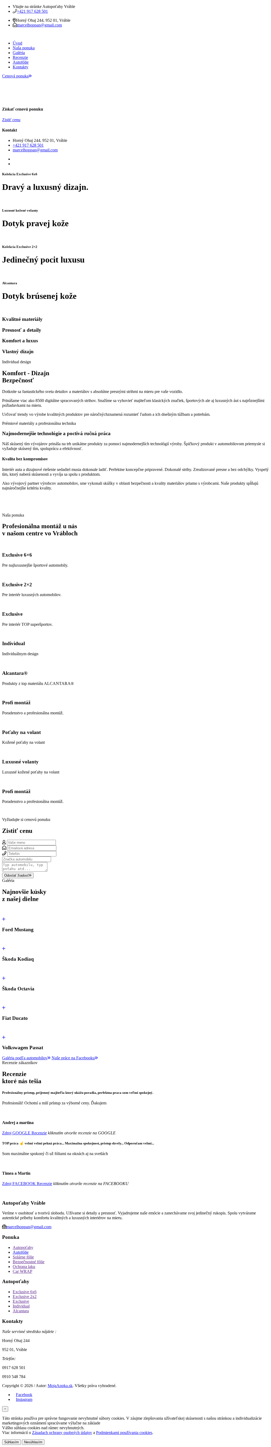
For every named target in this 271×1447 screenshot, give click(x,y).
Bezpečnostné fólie (28, 1262)
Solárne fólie (23, 1257)
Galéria (19, 52)
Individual (21, 1306)
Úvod (17, 43)
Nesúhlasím (33, 1442)
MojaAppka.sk (60, 1385)
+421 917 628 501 (32, 11)
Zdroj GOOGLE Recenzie (24, 1133)
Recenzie (20, 57)
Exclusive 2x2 (25, 1296)
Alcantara (21, 1311)
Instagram (24, 1399)
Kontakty (20, 67)
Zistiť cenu (11, 119)
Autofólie (21, 62)
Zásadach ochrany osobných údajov (62, 1432)
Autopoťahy (23, 1247)
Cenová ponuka (15, 76)
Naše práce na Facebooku (73, 1058)
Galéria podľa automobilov (24, 1058)
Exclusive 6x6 (25, 1291)
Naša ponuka (24, 48)
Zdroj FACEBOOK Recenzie (27, 1183)
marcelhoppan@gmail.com (39, 25)
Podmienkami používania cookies (124, 1432)
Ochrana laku (24, 1266)
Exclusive (21, 1301)
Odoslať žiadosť (16, 875)
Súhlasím (11, 1442)
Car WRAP (22, 1271)
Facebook (24, 1394)
